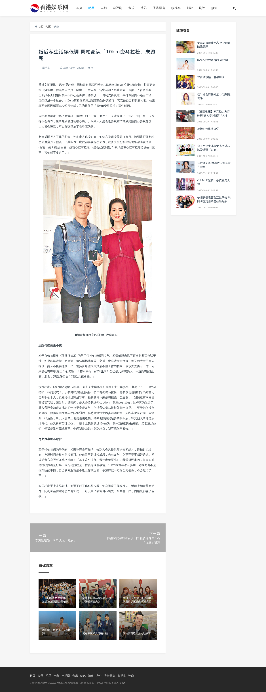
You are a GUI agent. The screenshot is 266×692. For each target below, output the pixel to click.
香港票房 (159, 8)
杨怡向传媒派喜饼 (208, 128)
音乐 (131, 8)
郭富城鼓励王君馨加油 (210, 77)
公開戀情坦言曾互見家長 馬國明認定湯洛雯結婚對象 (214, 199)
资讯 (40, 675)
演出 (91, 675)
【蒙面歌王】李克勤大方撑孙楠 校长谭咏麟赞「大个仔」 (213, 115)
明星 (91, 8)
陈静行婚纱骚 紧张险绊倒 (212, 60)
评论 (131, 675)
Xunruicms (118, 683)
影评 (190, 8)
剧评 (202, 8)
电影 (104, 8)
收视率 (176, 8)
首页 (79, 8)
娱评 (214, 8)
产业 (99, 675)
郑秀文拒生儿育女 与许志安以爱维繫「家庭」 (214, 147)
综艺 (144, 8)
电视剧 (117, 8)
